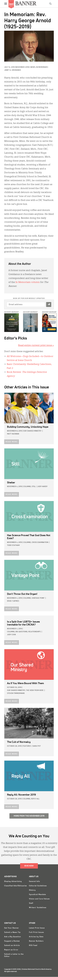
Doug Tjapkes (13, 601)
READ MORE (12, 442)
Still (34, 486)
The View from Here (35, 690)
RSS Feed (33, 945)
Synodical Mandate (37, 894)
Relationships (34, 632)
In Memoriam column (27, 282)
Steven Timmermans (16, 693)
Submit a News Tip (12, 932)
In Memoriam (41, 67)
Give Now (29, 866)
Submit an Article (12, 945)
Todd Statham (13, 545)
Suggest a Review (12, 941)
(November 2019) (22, 67)
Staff (31, 903)
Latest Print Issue (37, 928)
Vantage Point (38, 598)
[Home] (25, 3)
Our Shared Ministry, (16, 690)
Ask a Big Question (12, 937)
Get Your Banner (11, 928)
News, (33, 67)
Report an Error (11, 950)
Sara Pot (37, 746)
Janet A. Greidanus (12, 70)
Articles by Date (36, 937)
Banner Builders (36, 941)
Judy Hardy (42, 486)
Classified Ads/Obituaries (15, 886)
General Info (34, 881)
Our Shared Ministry (32, 431)
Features (27, 746)
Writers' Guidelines (37, 907)
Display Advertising (13, 881)
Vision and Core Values (39, 899)
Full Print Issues (36, 932)
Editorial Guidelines (38, 886)
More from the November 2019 (29, 816)
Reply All (35, 799)
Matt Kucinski (13, 434)
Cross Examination (40, 542)
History (32, 890)
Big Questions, (21, 632)
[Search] (50, 4)
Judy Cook (11, 635)
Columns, (27, 486)
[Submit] (48, 304)
